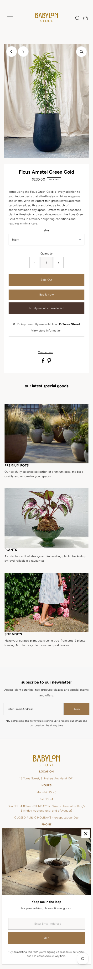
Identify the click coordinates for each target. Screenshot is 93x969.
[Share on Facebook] (43, 362)
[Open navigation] (13, 18)
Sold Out (46, 279)
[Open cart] (85, 18)
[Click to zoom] (81, 51)
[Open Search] (77, 18)
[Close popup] (85, 833)
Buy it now (46, 294)
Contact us (45, 352)
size (46, 230)
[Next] (23, 51)
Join (76, 709)
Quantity (46, 253)
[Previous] (11, 51)
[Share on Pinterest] (49, 362)
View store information (46, 330)
